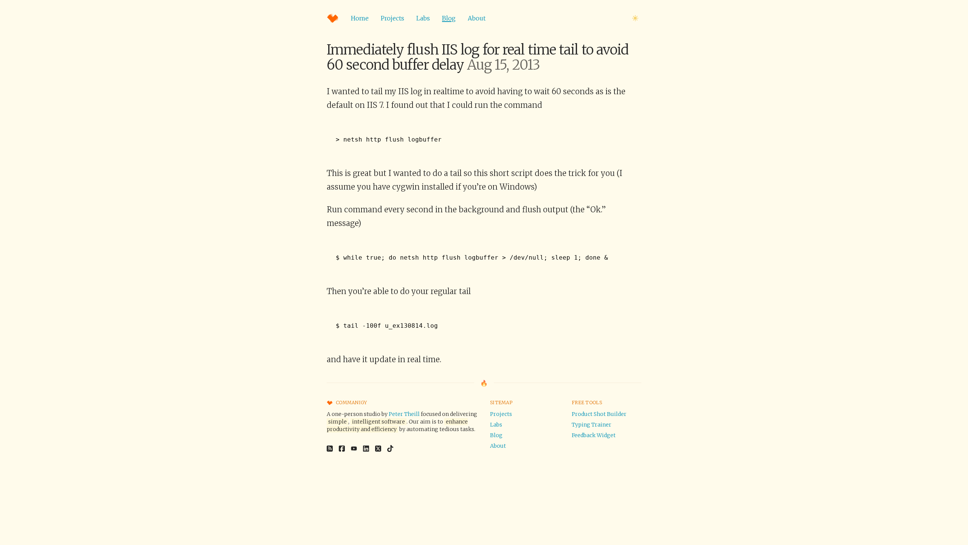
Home (360, 18)
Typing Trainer (591, 424)
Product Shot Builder (599, 414)
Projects (392, 18)
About (477, 18)
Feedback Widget (594, 435)
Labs (423, 18)
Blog (449, 18)
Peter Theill (404, 414)
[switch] (635, 18)
